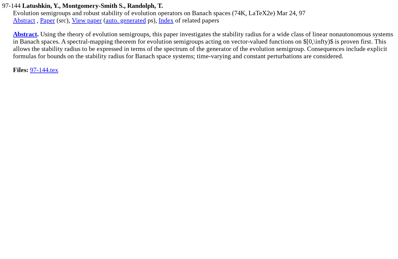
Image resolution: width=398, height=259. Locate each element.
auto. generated (126, 20)
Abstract (24, 20)
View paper (87, 20)
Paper (47, 20)
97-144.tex (44, 69)
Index (166, 20)
